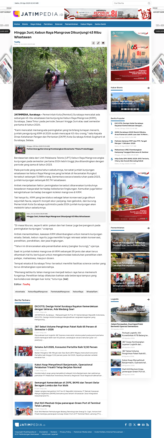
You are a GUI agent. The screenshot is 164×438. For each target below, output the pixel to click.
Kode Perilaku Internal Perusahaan (108, 432)
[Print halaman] (103, 43)
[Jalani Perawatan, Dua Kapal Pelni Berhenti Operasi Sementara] (130, 312)
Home (17, 24)
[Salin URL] (98, 43)
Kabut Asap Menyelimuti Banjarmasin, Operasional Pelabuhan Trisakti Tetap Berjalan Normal (64, 366)
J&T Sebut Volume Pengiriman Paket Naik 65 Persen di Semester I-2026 (134, 352)
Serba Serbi (100, 24)
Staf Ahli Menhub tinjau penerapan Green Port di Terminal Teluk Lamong (133, 370)
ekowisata (20, 292)
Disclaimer (43, 432)
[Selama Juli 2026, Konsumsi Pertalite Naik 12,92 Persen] (24, 351)
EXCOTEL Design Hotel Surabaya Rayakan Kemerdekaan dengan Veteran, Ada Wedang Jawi (66, 308)
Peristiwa (48, 24)
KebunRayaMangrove (38, 292)
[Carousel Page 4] (131, 109)
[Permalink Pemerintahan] (148, 228)
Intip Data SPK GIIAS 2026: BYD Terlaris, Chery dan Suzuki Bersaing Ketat (132, 160)
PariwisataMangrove (60, 292)
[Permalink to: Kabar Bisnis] (148, 88)
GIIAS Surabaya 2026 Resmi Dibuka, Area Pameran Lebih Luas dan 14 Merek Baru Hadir (131, 133)
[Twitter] (134, 424)
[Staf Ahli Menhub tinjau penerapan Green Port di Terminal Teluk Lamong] (24, 408)
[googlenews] (143, 424)
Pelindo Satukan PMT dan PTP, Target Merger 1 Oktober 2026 (131, 142)
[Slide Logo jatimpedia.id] (38, 13)
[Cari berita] (149, 3)
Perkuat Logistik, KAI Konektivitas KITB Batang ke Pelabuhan (135, 334)
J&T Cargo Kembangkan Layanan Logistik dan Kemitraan (133, 343)
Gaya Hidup (35, 24)
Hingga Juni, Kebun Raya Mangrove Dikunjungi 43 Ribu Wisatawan (58, 216)
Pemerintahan (71, 24)
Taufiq (17, 42)
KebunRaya (78, 292)
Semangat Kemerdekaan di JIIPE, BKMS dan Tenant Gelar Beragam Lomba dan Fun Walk (67, 384)
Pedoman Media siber (83, 432)
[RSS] (147, 424)
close (9, 8)
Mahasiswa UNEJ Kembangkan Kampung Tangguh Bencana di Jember (131, 151)
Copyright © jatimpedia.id (25, 432)
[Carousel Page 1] (122, 109)
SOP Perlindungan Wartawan (27, 434)
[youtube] (139, 424)
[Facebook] (125, 424)
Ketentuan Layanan (50, 434)
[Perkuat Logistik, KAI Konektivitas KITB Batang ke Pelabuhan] (116, 334)
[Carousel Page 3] (128, 109)
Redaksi (53, 432)
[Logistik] (148, 299)
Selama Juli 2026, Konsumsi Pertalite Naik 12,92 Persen (66, 347)
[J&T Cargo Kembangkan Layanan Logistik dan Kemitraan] (116, 344)
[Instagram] (130, 424)
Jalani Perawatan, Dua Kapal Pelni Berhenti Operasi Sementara (127, 325)
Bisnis (25, 24)
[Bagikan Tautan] (93, 43)
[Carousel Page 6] (137, 109)
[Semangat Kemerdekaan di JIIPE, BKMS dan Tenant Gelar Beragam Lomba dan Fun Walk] (24, 388)
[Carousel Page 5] (134, 109)
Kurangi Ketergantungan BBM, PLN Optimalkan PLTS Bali (128, 102)
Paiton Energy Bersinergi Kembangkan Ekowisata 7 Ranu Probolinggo (60, 149)
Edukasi (58, 24)
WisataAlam (92, 292)
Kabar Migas (86, 24)
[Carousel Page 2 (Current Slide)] (125, 109)
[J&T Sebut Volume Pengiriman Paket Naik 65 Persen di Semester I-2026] (24, 330)
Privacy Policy (65, 432)
